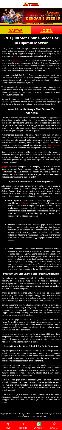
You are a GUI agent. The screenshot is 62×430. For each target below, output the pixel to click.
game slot (17, 60)
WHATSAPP (38, 428)
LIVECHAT (54, 428)
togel (4, 166)
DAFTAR (15, 30)
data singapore (54, 145)
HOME (7, 428)
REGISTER (23, 428)
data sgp (25, 203)
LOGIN (46, 30)
